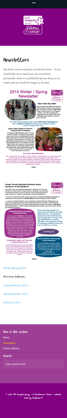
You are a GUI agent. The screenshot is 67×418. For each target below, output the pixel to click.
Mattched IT (37, 398)
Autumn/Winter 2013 (15, 285)
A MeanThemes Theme (42, 394)
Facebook (52, 313)
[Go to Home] (33, 33)
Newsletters (9, 343)
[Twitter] (31, 405)
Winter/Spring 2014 (14, 268)
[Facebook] (36, 405)
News (6, 337)
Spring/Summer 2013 (15, 293)
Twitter (47, 313)
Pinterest (56, 313)
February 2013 (11, 302)
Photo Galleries (11, 348)
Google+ (61, 313)
